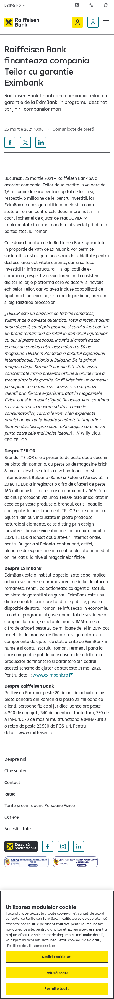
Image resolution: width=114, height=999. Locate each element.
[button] (106, 22)
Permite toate (57, 988)
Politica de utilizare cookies (31, 945)
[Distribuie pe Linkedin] (40, 142)
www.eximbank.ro (50, 675)
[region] (57, 944)
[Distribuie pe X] (25, 142)
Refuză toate (57, 972)
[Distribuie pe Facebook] (9, 142)
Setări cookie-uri (57, 956)
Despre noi (13, 5)
